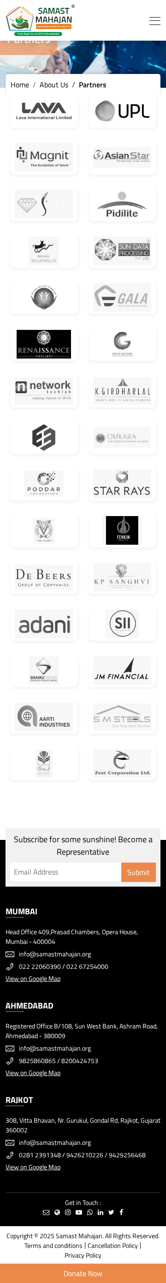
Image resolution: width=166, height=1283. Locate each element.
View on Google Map (33, 978)
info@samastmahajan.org (55, 954)
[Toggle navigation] (154, 20)
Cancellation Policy (113, 1245)
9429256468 (127, 1155)
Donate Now (83, 1273)
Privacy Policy (83, 1255)
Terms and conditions (53, 1245)
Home (20, 84)
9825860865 (37, 1060)
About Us (54, 84)
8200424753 (79, 1060)
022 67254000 (87, 966)
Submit (138, 872)
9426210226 (84, 1155)
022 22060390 (40, 966)
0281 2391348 (40, 1155)
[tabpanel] (83, 44)
